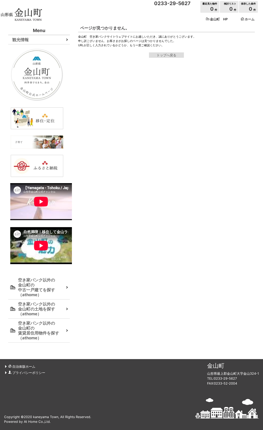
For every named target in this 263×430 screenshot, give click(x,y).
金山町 (215, 365)
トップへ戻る (166, 55)
